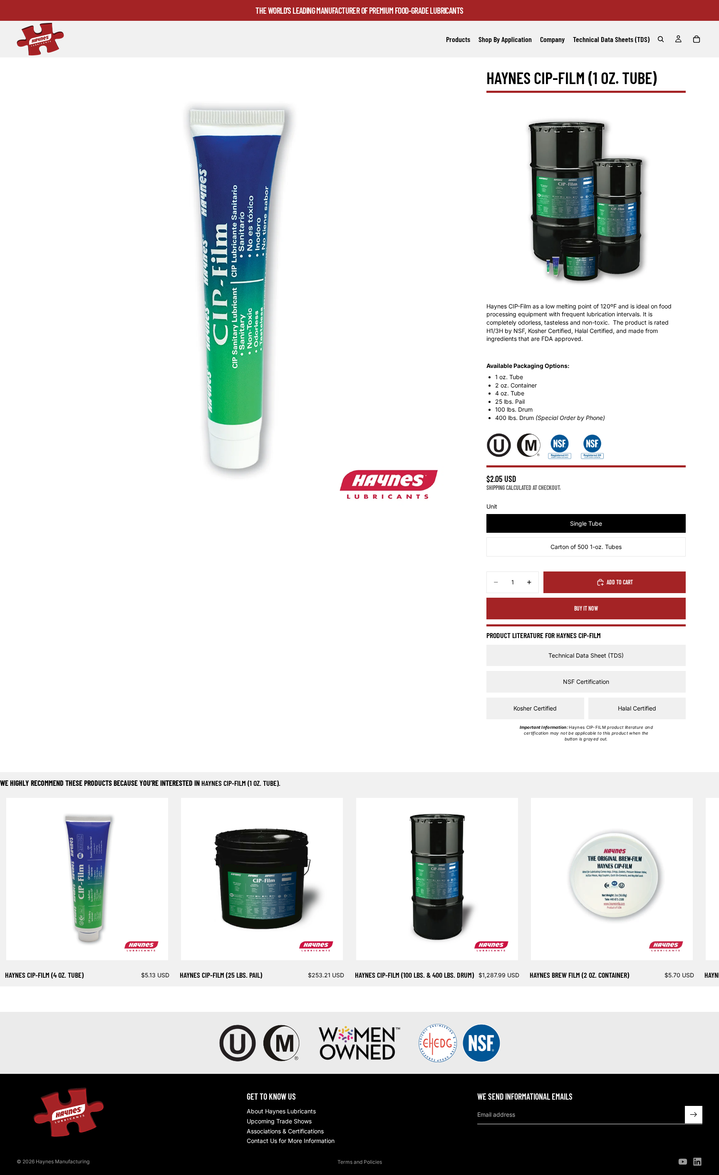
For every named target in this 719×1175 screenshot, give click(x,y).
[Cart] (696, 39)
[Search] (661, 39)
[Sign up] (693, 1114)
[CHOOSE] (155, 947)
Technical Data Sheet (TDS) (586, 655)
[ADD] (330, 947)
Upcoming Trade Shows (279, 1121)
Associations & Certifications (285, 1131)
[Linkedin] (697, 1162)
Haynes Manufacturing (62, 1161)
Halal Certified (637, 708)
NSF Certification (586, 681)
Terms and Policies (359, 1162)
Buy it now (586, 608)
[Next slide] (692, 890)
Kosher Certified (535, 708)
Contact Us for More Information (291, 1140)
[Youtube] (683, 1162)
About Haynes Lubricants (281, 1111)
